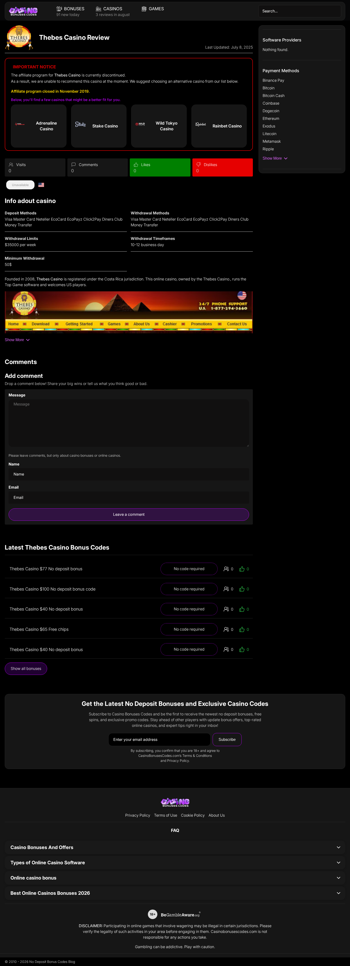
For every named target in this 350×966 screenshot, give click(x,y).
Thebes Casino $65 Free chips (39, 629)
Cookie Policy (193, 815)
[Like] (136, 164)
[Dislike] (198, 164)
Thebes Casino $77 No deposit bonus (46, 568)
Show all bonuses (26, 668)
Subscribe (227, 740)
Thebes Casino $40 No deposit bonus (46, 609)
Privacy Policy (137, 815)
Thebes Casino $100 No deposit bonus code (52, 589)
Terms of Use (165, 815)
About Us (217, 815)
